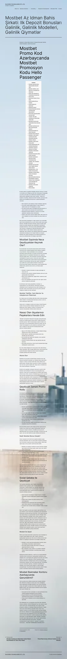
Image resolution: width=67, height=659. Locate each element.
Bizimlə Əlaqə (32, 187)
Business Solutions (24, 8)
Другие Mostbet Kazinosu (34, 176)
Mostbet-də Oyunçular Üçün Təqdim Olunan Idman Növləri (33, 166)
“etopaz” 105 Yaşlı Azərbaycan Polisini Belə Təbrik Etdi (34, 118)
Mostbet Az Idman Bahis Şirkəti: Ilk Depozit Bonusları (34, 174)
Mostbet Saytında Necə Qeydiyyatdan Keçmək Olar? (34, 86)
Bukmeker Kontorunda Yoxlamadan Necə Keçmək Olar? (34, 123)
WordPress (59, 654)
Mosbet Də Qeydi (32, 107)
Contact (60, 8)
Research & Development (43, 8)
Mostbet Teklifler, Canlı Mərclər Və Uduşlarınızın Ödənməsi (34, 90)
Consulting (33, 8)
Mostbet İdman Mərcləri (34, 133)
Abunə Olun (31, 96)
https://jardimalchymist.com (38, 611)
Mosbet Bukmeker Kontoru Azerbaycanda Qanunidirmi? (34, 110)
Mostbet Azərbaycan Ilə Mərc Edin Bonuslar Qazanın (34, 127)
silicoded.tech (23, 631)
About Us (17, 8)
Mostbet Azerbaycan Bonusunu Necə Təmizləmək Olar (33, 158)
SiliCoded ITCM (53, 8)
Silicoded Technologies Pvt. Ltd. (15, 4)
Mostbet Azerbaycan (43, 629)
